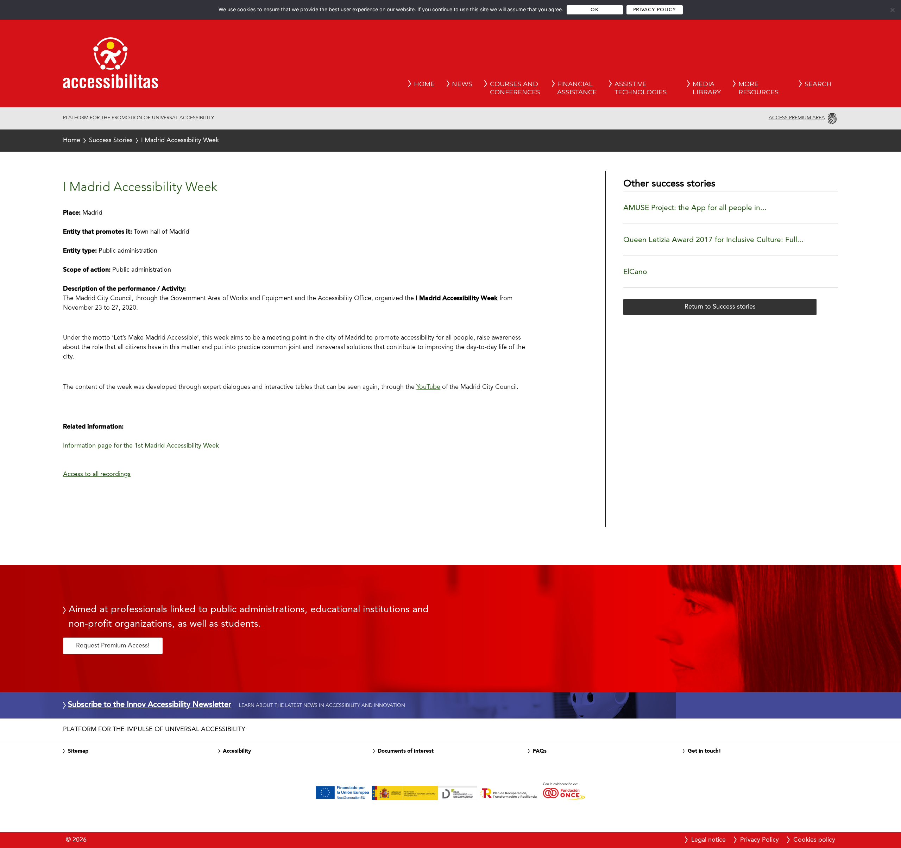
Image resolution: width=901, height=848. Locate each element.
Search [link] (818, 84)
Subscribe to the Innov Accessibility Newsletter (149, 705)
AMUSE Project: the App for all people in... (695, 208)
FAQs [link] (540, 751)
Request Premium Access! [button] (113, 646)
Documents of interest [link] (406, 751)
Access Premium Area (797, 117)
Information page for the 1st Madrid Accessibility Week (141, 446)
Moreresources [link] (758, 88)
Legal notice (708, 840)
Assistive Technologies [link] (641, 88)
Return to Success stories (720, 307)
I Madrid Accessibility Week (141, 140)
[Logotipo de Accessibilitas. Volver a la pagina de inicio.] (110, 65)
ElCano (635, 272)
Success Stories (111, 140)
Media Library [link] (707, 88)
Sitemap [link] (78, 751)
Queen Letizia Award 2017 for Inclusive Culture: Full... (713, 240)
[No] (892, 9)
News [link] (462, 84)
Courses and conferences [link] (515, 88)
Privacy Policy (654, 10)
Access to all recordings (97, 474)
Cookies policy (814, 840)
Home (71, 140)
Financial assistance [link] (577, 88)
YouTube (428, 387)
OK (594, 10)
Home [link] (424, 84)
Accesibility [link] (237, 751)
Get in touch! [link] (704, 751)
